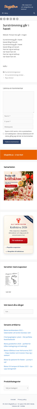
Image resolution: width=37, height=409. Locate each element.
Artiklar (22, 406)
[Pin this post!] (11, 19)
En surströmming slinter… (15, 75)
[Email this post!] (17, 19)
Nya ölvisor (9, 78)
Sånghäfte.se (12, 404)
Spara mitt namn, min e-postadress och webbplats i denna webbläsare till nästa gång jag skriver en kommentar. (19, 133)
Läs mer (8, 292)
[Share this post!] (1, 19)
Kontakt (13, 399)
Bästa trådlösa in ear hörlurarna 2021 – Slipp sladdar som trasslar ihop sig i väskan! (18, 352)
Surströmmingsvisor (12, 72)
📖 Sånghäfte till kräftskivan (15, 251)
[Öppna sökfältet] (34, 13)
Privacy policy (22, 399)
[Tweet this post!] (4, 19)
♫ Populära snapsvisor (13, 247)
